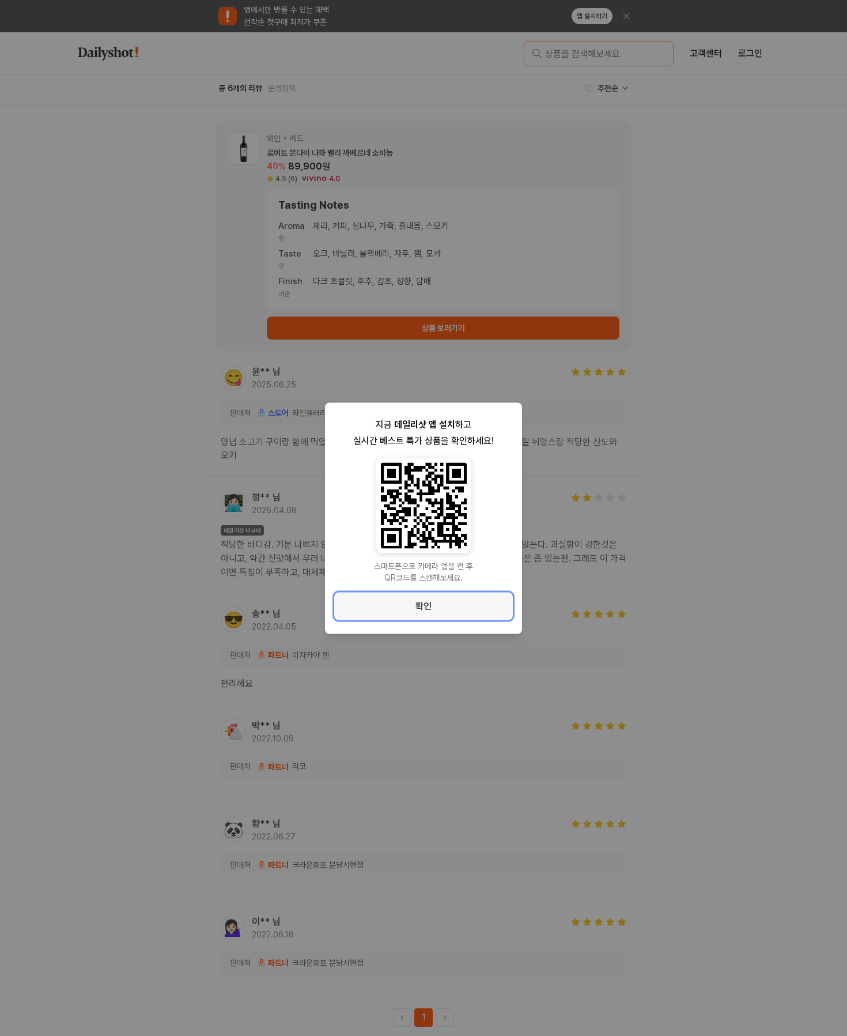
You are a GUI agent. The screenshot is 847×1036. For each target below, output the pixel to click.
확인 (423, 605)
